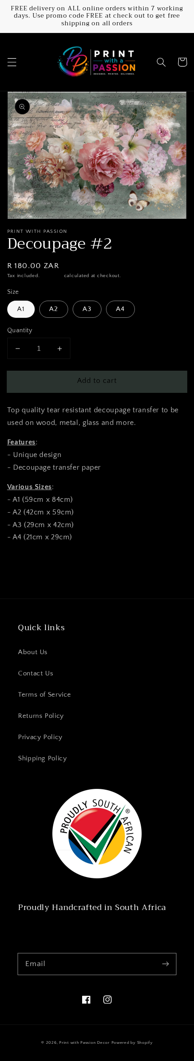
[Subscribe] (165, 963)
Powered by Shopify (132, 1043)
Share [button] (27, 561)
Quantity (19, 330)
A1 (21, 309)
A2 (53, 309)
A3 (87, 309)
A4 (120, 309)
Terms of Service (44, 694)
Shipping (52, 275)
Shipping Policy (42, 758)
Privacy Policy (40, 737)
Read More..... (41, 928)
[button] (11, 62)
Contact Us (35, 673)
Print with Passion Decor (84, 1043)
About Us (33, 652)
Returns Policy (41, 716)
